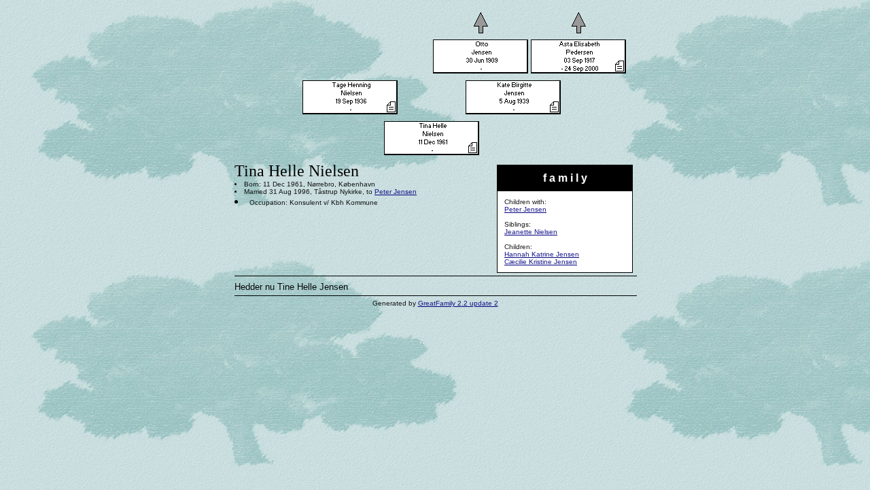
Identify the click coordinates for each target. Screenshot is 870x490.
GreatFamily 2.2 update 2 (458, 303)
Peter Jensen (525, 209)
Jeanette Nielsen (530, 231)
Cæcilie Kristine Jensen (540, 261)
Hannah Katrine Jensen (541, 254)
